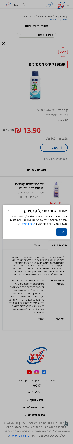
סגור (61, 232)
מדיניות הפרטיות (27, 223)
